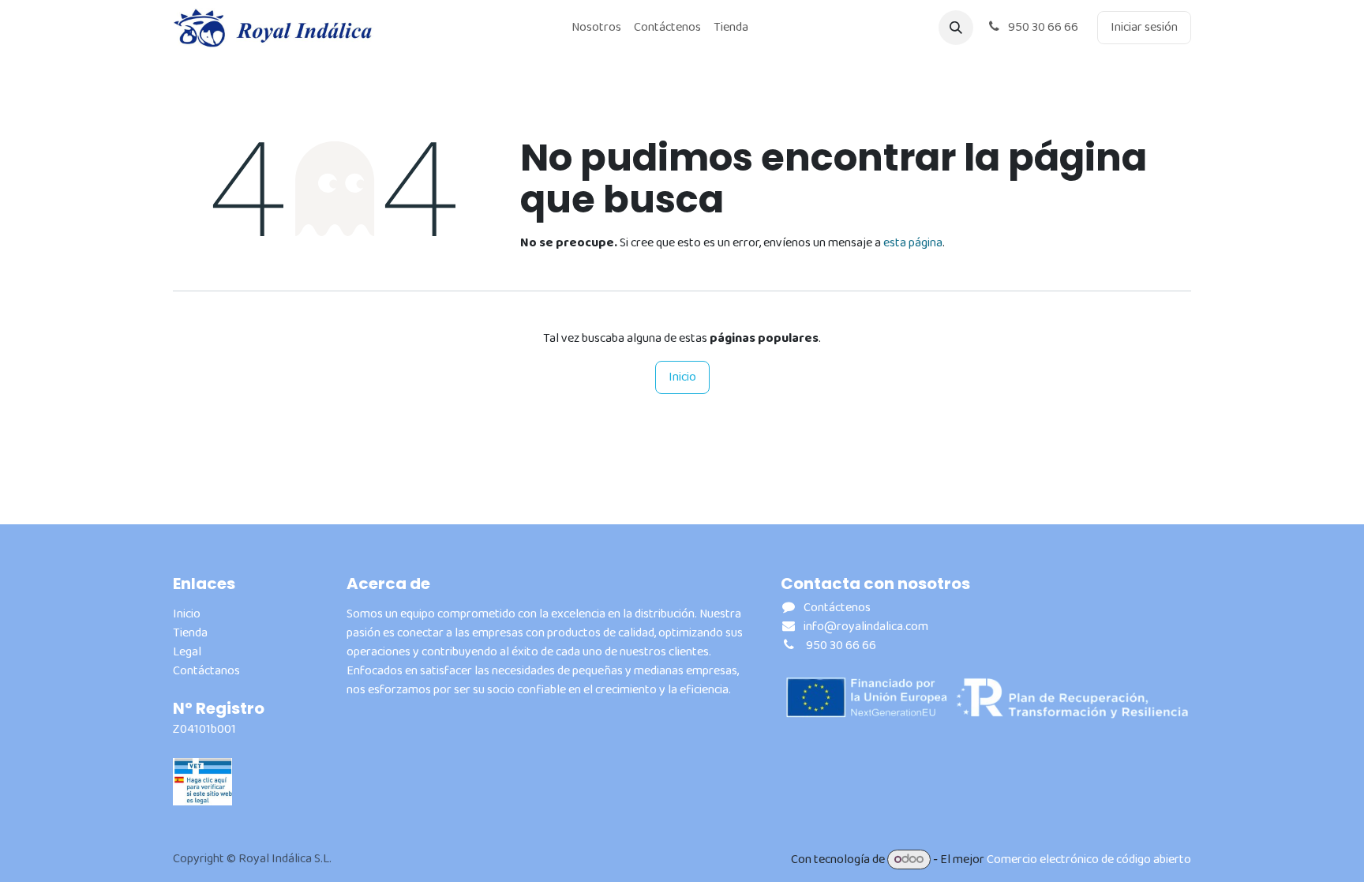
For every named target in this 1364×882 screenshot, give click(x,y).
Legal (187, 652)
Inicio (682, 377)
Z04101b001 (204, 729)
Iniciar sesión (1144, 27)
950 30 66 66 (1042, 27)
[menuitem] (596, 27)
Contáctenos (837, 607)
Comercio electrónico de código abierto (1089, 859)
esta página (912, 243)
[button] (956, 27)
